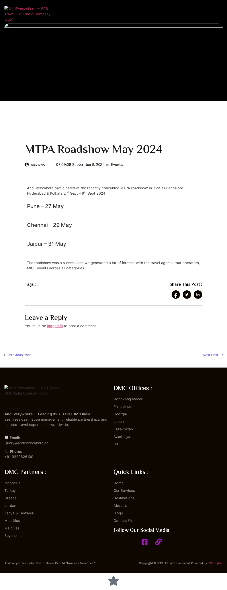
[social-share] (176, 294)
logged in (55, 326)
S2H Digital (215, 563)
